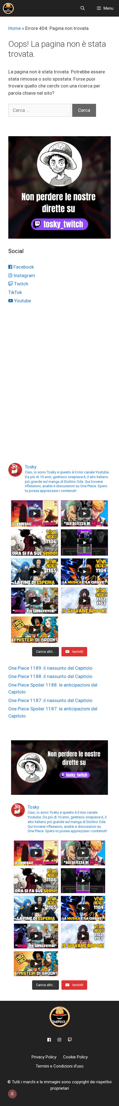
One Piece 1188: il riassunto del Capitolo (50, 676)
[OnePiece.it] (8, 8)
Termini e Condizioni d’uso (60, 1066)
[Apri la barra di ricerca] (82, 8)
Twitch (20, 284)
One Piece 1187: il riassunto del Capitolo (50, 700)
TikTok (15, 292)
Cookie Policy (75, 1057)
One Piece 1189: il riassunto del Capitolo (50, 668)
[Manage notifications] (12, 1093)
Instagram (23, 275)
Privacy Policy (44, 1057)
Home (14, 28)
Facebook (23, 267)
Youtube (22, 300)
